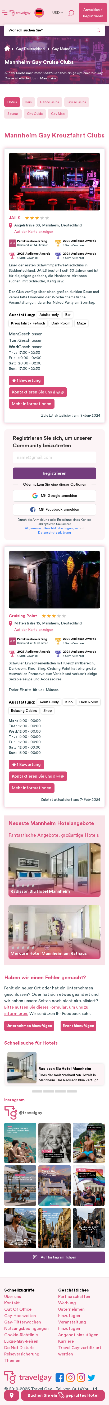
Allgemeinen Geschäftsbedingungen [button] (51, 528)
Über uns (12, 1296)
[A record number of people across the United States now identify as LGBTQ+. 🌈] (89, 1185)
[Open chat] (71, 13)
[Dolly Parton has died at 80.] (54, 1143)
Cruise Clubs (76, 102)
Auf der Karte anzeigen (33, 232)
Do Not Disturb (19, 1348)
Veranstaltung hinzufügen (72, 1325)
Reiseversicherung (21, 1354)
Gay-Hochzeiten (20, 1316)
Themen (12, 1360)
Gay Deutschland (30, 49)
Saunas (13, 113)
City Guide (35, 113)
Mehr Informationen (31, 404)
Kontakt (12, 1303)
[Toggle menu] (4, 12)
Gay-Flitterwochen (22, 1322)
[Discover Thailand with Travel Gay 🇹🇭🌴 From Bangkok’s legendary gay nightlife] (89, 1143)
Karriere (66, 1341)
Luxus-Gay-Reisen (21, 1341)
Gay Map (58, 113)
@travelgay (30, 1113)
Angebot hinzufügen (78, 1335)
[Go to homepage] (20, 13)
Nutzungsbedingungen (26, 1328)
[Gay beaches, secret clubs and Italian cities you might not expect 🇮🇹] (20, 1143)
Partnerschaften (74, 1296)
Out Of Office (17, 1309)
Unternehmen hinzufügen (71, 1312)
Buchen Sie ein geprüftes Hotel (63, 1395)
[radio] (27, 218)
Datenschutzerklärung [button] (54, 532)
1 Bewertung (29, 380)
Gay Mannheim (64, 49)
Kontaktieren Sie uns (32, 392)
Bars (28, 102)
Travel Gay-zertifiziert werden (79, 1351)
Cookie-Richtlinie (21, 1335)
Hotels (12, 102)
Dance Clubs (49, 102)
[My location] (11, 1395)
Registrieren (54, 473)
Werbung (67, 1303)
